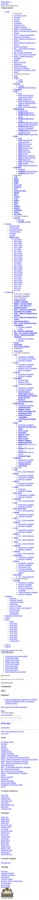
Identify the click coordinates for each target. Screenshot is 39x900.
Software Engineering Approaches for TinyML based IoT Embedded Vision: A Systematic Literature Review (21, 701)
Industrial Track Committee (27, 368)
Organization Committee (26, 495)
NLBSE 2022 (5, 837)
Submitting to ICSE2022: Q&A (25, 70)
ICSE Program (15, 226)
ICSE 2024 (13, 629)
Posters (16, 60)
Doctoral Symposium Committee (25, 589)
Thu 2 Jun (17, 288)
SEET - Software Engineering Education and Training (24, 36)
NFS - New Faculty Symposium (25, 54)
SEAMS (21, 220)
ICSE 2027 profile (11, 670)
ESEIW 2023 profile (12, 660)
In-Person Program (16, 230)
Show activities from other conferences (14, 707)
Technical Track (19, 25)
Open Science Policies (21, 68)
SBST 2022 (5, 844)
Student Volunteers (20, 66)
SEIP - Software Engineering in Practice (14, 761)
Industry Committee (25, 586)
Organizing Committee (21, 296)
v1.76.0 (20, 731)
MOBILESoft (23, 111)
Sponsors (17, 21)
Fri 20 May (18, 263)
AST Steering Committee (27, 359)
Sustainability (14, 614)
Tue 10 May (18, 243)
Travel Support (15, 610)
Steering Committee (25, 390)
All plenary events (20, 15)
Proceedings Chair (24, 567)
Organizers (22, 489)
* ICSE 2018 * (15, 641)
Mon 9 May (18, 241)
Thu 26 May (18, 274)
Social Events (14, 612)
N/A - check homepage (26, 471)
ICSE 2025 (13, 627)
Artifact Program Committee (28, 592)
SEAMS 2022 (6, 863)
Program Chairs (23, 382)
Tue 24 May (18, 271)
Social (16, 72)
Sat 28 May (18, 278)
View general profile (7, 715)
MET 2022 (4, 835)
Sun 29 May (18, 280)
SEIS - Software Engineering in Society (14, 763)
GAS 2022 (4, 829)
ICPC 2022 (5, 803)
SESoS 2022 (5, 852)
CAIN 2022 (5, 797)
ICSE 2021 (13, 635)
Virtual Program (15, 232)
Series (12, 621)
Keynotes (17, 17)
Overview (13, 598)
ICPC (20, 93)
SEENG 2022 (6, 848)
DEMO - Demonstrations (22, 29)
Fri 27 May (18, 276)
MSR (20, 138)
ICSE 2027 (13, 623)
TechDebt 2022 (6, 809)
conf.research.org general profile (16, 656)
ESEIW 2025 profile (12, 664)
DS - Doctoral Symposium (23, 52)
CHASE (21, 86)
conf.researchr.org (11, 731)
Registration (14, 604)
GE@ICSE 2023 (7, 831)
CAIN (20, 80)
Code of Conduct (15, 606)
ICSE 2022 (5, 650)
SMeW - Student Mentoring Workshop (14, 773)
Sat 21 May (18, 265)
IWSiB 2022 (5, 833)
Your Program (14, 228)
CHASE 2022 (6, 799)
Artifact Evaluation (20, 27)
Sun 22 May (18, 267)
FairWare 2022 (6, 827)
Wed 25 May (18, 272)
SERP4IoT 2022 (6, 850)
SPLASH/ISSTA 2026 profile (15, 672)
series (11, 650)
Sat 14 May (18, 251)
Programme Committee (26, 477)
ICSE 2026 (13, 625)
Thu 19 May (18, 261)
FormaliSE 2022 (6, 801)
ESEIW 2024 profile (12, 662)
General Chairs (23, 380)
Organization (9, 292)
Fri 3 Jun (17, 290)
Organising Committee (26, 514)
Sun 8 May (17, 239)
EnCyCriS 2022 (6, 825)
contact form (5, 727)
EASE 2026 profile (11, 658)
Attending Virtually (16, 600)
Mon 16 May (18, 255)
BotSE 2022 (5, 819)
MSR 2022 (4, 807)
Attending (8, 596)
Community (18, 23)
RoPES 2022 (5, 841)
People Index (18, 351)
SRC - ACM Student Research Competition (16, 767)
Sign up (8, 647)
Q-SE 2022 (5, 839)
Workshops (18, 64)
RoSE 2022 (5, 843)
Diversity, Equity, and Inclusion (20, 608)
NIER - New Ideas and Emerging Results (15, 757)
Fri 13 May (18, 249)
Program (8, 224)
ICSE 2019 (13, 639)
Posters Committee (24, 370)
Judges (20, 329)
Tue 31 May (18, 284)
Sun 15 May (18, 253)
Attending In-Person (16, 602)
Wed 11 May (18, 245)
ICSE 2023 (13, 631)
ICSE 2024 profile (11, 666)
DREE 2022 (5, 821)
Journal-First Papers (20, 47)
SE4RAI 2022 (6, 846)
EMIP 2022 (5, 823)
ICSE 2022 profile (7, 652)
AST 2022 (4, 795)
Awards (16, 19)
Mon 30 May (18, 282)
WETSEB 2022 (6, 854)
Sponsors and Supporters (13, 616)
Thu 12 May (18, 247)
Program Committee (25, 327)
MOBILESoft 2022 (7, 805)
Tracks (7, 12)
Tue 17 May (18, 257)
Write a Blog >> (6, 2)
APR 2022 (4, 817)
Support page (5, 733)
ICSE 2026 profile (11, 668)
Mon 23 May (18, 269)
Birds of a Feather (20, 62)
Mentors (21, 341)
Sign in (7, 645)
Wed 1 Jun (17, 286)
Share (3, 711)
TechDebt (21, 169)
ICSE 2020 (13, 637)
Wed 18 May (18, 259)
